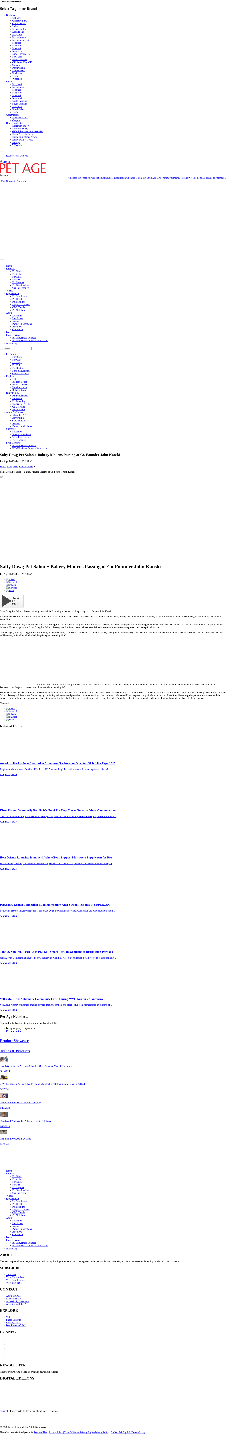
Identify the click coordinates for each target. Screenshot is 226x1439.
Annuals (16, 321)
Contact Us (17, 329)
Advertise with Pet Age (17, 1304)
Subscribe (22, 181)
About (9, 312)
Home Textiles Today (22, 139)
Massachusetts (19, 37)
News (9, 265)
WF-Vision (17, 145)
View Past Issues (20, 437)
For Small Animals (21, 285)
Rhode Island (18, 70)
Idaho (15, 26)
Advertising (12, 343)
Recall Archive (19, 387)
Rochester (17, 73)
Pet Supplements (20, 296)
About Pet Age (19, 415)
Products (10, 268)
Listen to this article (16, 601)
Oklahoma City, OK (22, 62)
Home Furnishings (15, 123)
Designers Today (20, 126)
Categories (12, 466)
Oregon (16, 65)
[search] (1, 349)
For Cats (16, 274)
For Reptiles (18, 282)
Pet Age (16, 142)
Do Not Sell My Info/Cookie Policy (128, 1432)
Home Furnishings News (24, 137)
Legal (9, 81)
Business (10, 15)
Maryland (17, 34)
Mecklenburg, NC (21, 40)
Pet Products (12, 354)
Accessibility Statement (17, 1301)
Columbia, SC (19, 23)
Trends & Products (15, 1051)
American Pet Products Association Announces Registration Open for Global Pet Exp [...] (93, 177)
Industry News (26, 466)
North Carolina (19, 59)
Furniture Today (20, 128)
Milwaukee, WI (20, 117)
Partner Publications (22, 324)
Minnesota (17, 45)
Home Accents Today (22, 134)
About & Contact (14, 412)
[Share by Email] (10, 590)
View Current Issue (21, 434)
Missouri (16, 48)
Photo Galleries (19, 384)
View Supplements (15, 1280)
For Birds (17, 271)
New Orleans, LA (21, 54)
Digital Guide (12, 293)
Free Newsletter (9, 181)
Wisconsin (17, 78)
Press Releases (13, 335)
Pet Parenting (18, 301)
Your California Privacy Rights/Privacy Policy (86, 1432)
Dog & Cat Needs (21, 304)
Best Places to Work (16, 1325)
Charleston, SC (19, 20)
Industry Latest (19, 382)
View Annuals (19, 440)
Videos (9, 290)
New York (17, 56)
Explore (10, 376)
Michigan (17, 43)
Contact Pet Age (20, 420)
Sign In (6, 162)
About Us (17, 326)
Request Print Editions (17, 155)
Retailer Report (19, 390)
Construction (12, 114)
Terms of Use (40, 1432)
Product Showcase (14, 1041)
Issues (9, 332)
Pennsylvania (18, 67)
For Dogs (17, 277)
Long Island (18, 31)
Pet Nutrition (18, 310)
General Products (20, 288)
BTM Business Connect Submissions (30, 340)
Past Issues (17, 318)
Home (3, 466)
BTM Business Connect (24, 337)
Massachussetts (19, 87)
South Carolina (19, 103)
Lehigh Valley (19, 29)
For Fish (16, 279)
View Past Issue (14, 1282)
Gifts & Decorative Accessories (27, 131)
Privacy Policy (13, 1031)
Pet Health (17, 299)
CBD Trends (18, 307)
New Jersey (18, 51)
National (16, 18)
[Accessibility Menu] (1, 151)
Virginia (16, 76)
